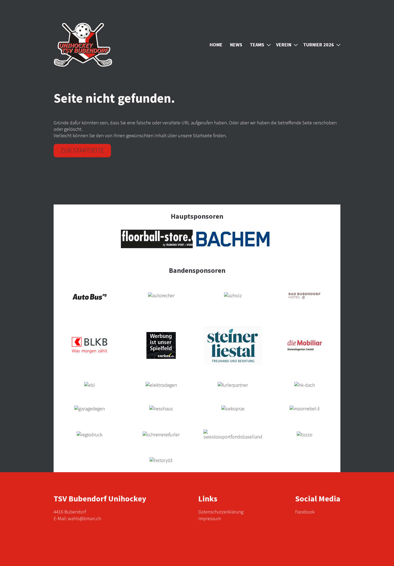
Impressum (209, 518)
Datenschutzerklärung (220, 512)
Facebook (305, 512)
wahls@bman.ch (84, 518)
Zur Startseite (82, 150)
